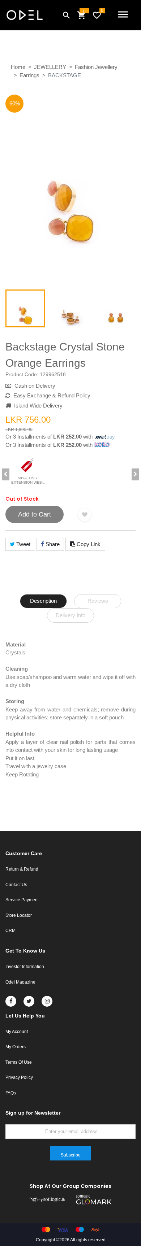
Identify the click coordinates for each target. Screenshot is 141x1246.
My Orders (15, 1046)
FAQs (10, 1092)
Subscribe (71, 1155)
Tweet (22, 544)
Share (52, 544)
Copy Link (88, 544)
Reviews (97, 601)
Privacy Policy (19, 1077)
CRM (10, 930)
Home (18, 67)
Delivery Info (70, 615)
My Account (16, 1031)
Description (43, 601)
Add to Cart (34, 514)
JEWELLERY (50, 67)
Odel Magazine (20, 982)
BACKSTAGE (64, 75)
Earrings (29, 75)
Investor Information (24, 966)
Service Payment (22, 899)
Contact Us (16, 884)
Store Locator (18, 915)
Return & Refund (21, 869)
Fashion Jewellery (96, 67)
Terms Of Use (18, 1062)
